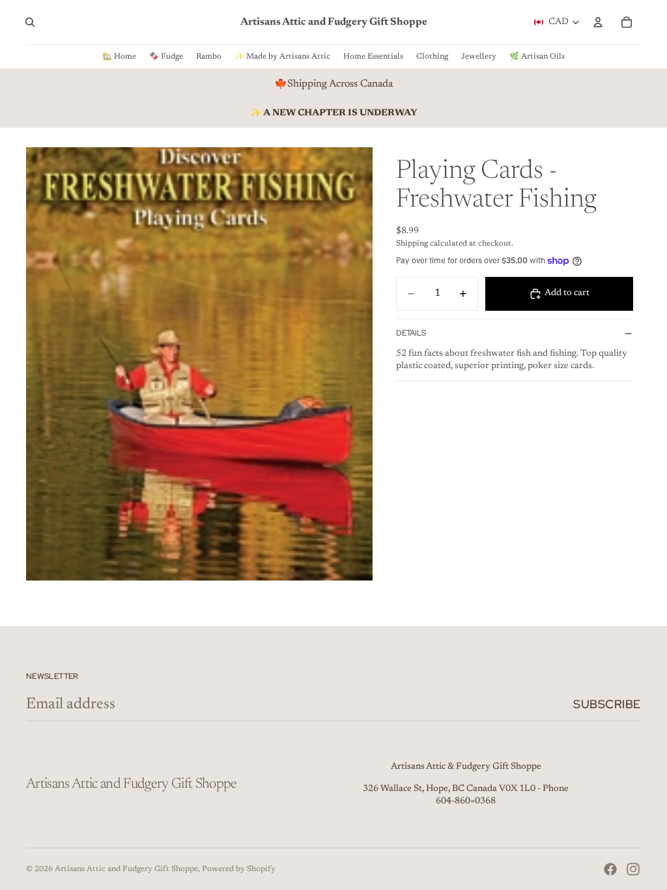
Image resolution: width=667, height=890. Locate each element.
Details (411, 333)
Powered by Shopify (239, 869)
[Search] (30, 22)
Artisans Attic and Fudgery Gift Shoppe (126, 869)
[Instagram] (633, 869)
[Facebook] (610, 869)
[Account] (598, 22)
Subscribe (607, 703)
